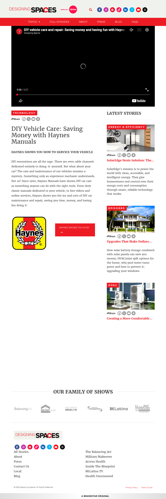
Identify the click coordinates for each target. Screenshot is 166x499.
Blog (118, 21)
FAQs (135, 21)
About (83, 21)
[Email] (33, 119)
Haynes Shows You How (74, 227)
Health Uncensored (99, 476)
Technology (24, 112)
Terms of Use (146, 487)
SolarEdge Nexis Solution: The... (130, 160)
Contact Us (21, 466)
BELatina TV (94, 471)
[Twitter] (29, 119)
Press (101, 21)
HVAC (112, 285)
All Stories (21, 452)
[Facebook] (24, 119)
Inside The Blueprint (100, 466)
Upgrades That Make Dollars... (129, 241)
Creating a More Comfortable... (129, 318)
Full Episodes (59, 21)
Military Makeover (98, 456)
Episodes (116, 208)
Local (17, 471)
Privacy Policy (132, 487)
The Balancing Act (98, 452)
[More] (38, 119)
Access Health (95, 461)
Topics (32, 21)
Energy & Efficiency (126, 127)
